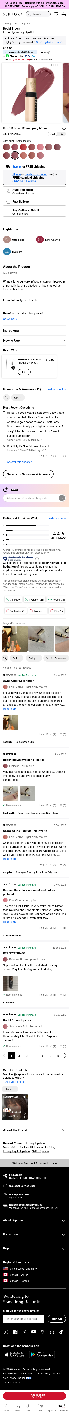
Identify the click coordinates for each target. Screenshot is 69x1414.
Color (39, 42)
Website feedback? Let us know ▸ (34, 1163)
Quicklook (9, 366)
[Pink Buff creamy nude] (32, 147)
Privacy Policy (10, 1373)
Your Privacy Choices (14, 1377)
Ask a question (33, 38)
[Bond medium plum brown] (57, 147)
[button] (49, 52)
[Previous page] (4, 1055)
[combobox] (38, 14)
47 (57, 1055)
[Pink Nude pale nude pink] (32, 155)
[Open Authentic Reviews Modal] (37, 559)
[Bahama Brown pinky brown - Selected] (15, 155)
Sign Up (57, 1319)
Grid (52, 133)
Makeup (7, 23)
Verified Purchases (56, 658)
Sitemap (57, 1373)
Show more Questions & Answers (28, 474)
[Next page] (65, 1055)
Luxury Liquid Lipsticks (16, 1151)
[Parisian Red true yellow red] (23, 147)
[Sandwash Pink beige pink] (40, 155)
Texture (59, 42)
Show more (10, 319)
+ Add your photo (13, 1082)
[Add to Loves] (64, 128)
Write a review (57, 518)
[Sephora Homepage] (13, 14)
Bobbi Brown (11, 28)
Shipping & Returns (24, 181)
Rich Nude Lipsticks (42, 1147)
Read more (10, 708)
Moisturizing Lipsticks (16, 1147)
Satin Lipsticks (40, 1151)
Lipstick (26, 23)
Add (24, 372)
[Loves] (56, 14)
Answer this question (19, 462)
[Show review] (15, 639)
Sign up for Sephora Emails (21, 1310)
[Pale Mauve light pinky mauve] (23, 155)
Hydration (49, 42)
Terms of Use (27, 1373)
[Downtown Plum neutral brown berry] (48, 147)
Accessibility (43, 1373)
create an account (36, 174)
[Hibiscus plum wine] (6, 155)
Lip (16, 23)
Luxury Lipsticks (35, 1143)
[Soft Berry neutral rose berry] (15, 147)
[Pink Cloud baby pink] (40, 147)
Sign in (16, 174)
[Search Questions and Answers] (6, 397)
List (61, 133)
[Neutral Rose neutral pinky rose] (6, 147)
